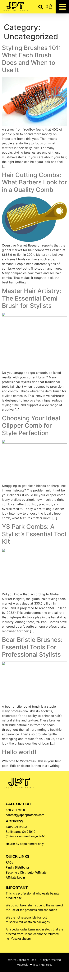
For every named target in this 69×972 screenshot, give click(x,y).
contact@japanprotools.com (25, 815)
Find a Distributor (17, 867)
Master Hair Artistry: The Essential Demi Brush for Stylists (31, 298)
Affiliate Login (15, 877)
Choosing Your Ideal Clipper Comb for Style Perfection (31, 425)
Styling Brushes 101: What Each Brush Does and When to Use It (31, 59)
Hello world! (19, 752)
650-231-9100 (15, 810)
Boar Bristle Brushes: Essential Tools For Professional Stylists (32, 647)
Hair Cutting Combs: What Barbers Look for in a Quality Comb (34, 182)
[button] (40, 6)
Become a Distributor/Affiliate (26, 872)
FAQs (9, 862)
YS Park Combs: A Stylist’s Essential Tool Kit (34, 534)
